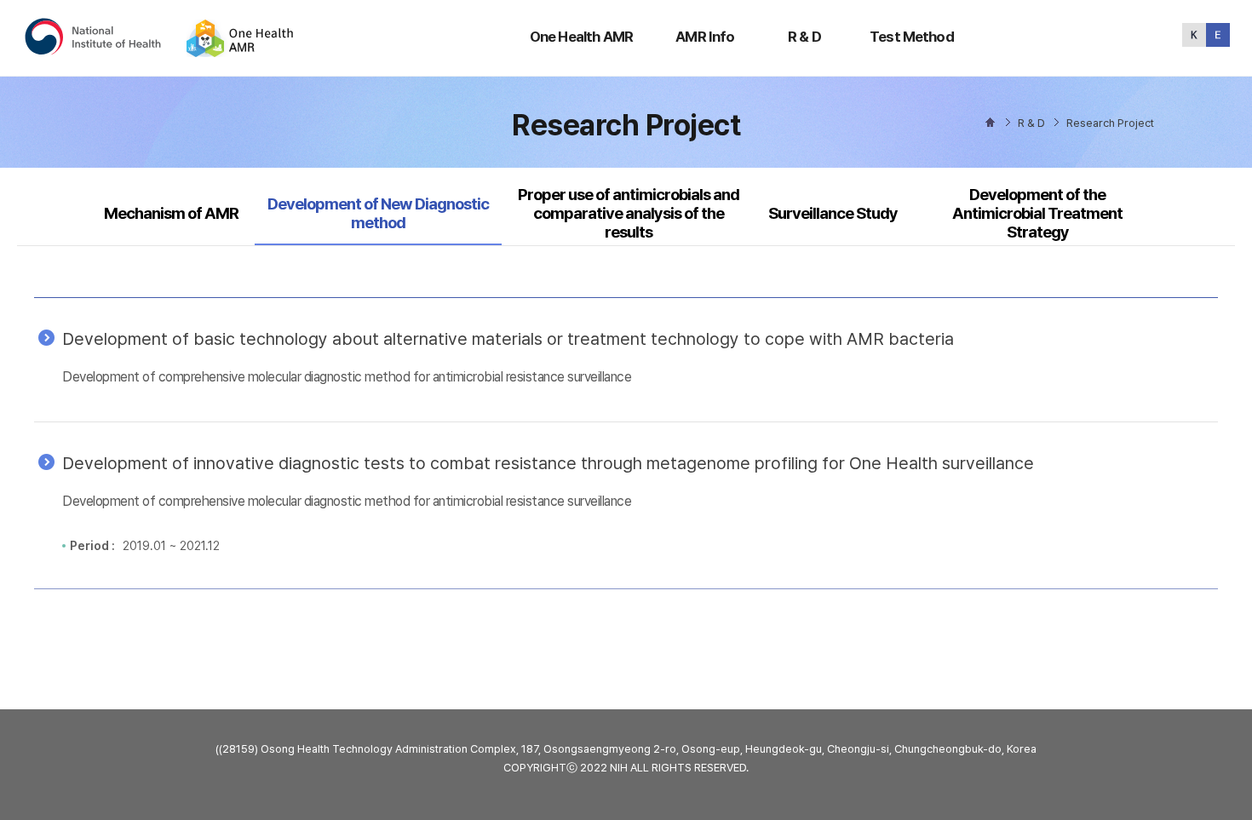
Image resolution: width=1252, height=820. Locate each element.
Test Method (912, 36)
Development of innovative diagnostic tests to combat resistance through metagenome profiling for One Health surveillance (548, 463)
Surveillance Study (833, 213)
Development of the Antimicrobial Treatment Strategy (1037, 214)
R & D (804, 36)
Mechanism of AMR (171, 213)
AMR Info (704, 36)
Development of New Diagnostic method (378, 212)
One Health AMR (581, 36)
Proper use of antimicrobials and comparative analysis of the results (628, 214)
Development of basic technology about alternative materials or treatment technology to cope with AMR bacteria (508, 339)
